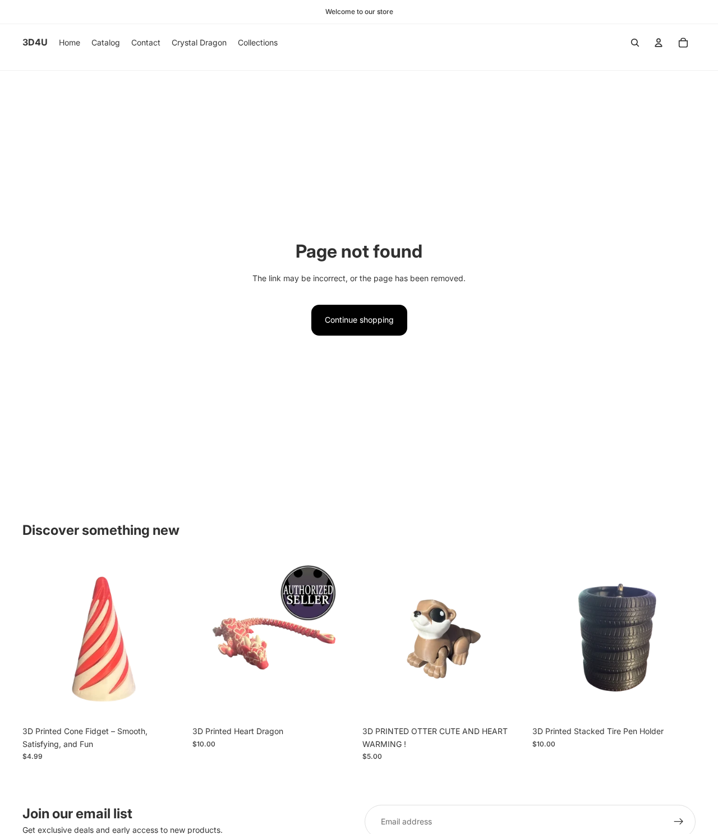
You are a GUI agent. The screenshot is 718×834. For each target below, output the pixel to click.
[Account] (658, 42)
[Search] (635, 42)
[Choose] (168, 704)
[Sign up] (679, 821)
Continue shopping (359, 319)
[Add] (338, 704)
